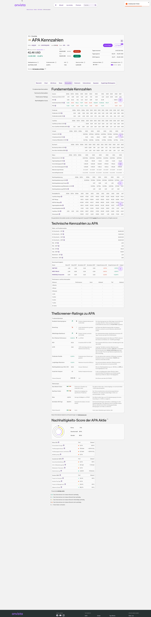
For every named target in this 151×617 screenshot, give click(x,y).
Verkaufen (77, 51)
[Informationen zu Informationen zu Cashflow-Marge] (61, 196)
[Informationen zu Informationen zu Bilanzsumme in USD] (63, 158)
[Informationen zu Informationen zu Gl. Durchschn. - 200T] (64, 240)
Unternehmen (87, 83)
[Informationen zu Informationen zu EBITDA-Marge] (61, 202)
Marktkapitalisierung (32, 62)
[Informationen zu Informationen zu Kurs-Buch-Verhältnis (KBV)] (67, 150)
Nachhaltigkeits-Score (115, 62)
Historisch (77, 83)
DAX (86, 616)
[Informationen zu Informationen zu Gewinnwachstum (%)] (64, 103)
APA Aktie (40, 9)
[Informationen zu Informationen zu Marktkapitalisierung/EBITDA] (68, 189)
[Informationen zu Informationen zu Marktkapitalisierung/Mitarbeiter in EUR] (73, 186)
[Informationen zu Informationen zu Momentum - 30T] (61, 255)
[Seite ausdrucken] (122, 41)
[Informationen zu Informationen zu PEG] (55, 105)
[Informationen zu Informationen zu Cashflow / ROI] (60, 211)
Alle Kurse (53, 83)
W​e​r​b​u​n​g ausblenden (89, 21)
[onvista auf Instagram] (64, 615)
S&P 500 (54, 268)
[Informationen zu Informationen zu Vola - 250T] (58, 252)
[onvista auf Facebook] (57, 615)
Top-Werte (112, 616)
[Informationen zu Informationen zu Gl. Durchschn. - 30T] (63, 234)
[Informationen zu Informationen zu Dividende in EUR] (61, 113)
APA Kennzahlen (46, 9)
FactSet (95, 218)
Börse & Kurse (30, 9)
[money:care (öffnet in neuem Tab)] (61, 491)
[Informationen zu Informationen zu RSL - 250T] (58, 246)
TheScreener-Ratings (42, 97)
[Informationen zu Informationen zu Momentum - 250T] (62, 257)
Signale (119, 45)
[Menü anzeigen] (55, 5)
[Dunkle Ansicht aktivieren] (22, 0)
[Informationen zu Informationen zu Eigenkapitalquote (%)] (64, 161)
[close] (148, 2)
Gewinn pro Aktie (79, 62)
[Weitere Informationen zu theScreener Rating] (96, 65)
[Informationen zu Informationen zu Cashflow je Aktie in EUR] (65, 123)
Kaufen (77, 56)
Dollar (99, 616)
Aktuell (61, 5)
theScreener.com (82, 415)
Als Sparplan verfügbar (38, 69)
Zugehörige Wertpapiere (108, 83)
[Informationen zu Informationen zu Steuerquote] (59, 214)
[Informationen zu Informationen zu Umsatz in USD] (60, 134)
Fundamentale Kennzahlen (40, 89)
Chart (46, 83)
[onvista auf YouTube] (60, 615)
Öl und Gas (34, 36)
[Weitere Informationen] (58, 442)
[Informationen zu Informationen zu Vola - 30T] (58, 249)
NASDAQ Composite (58, 274)
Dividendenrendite (50, 62)
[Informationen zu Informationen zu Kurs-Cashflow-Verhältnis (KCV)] (69, 126)
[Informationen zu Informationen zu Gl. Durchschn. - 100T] (64, 237)
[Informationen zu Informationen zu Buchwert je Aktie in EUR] (65, 147)
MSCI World (55, 271)
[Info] (38, 62)
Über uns (131, 616)
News (60, 83)
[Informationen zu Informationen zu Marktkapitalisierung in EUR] (67, 180)
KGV (65, 62)
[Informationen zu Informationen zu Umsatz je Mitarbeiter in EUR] (67, 140)
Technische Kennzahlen (41, 93)
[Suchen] (95, 5)
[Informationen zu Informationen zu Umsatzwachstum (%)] (64, 137)
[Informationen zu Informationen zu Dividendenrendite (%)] (64, 116)
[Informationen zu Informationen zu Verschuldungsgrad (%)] (64, 164)
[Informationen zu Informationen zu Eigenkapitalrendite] (63, 205)
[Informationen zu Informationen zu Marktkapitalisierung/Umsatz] (68, 183)
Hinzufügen (107, 45)
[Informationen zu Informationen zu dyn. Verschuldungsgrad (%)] (67, 167)
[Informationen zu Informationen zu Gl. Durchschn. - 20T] (63, 231)
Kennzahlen (68, 83)
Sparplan (96, 83)
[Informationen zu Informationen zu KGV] (55, 100)
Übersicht (39, 83)
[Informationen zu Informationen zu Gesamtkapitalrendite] (64, 208)
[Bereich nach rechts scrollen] (120, 100)
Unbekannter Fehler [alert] (134, 4)
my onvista (70, 5)
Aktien (35, 9)
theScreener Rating (97, 62)
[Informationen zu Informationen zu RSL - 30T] (58, 243)
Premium (78, 5)
